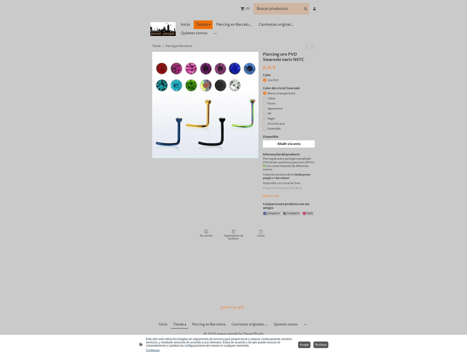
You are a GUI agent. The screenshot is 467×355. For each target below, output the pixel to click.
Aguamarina (275, 108)
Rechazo (321, 344)
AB (269, 113)
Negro (271, 118)
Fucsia (271, 103)
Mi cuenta (206, 236)
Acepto (304, 344)
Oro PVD (273, 80)
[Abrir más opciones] (215, 33)
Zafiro (271, 98)
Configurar (153, 350)
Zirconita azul (276, 124)
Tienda (156, 46)
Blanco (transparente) (281, 93)
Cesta (261, 236)
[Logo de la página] (163, 29)
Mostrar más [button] (271, 196)
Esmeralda (274, 128)
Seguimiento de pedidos (233, 237)
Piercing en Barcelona (178, 46)
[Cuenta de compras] (314, 9)
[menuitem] (307, 46)
